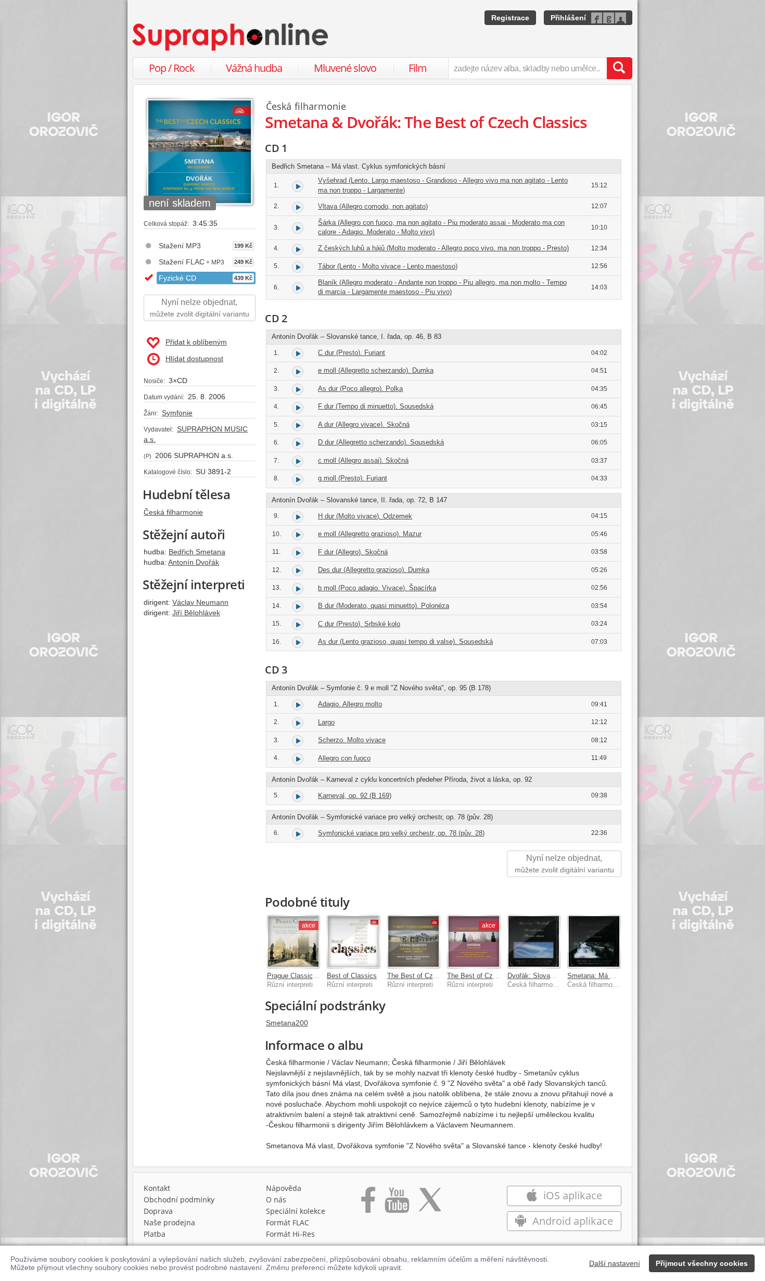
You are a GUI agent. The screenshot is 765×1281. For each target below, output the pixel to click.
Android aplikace (571, 1221)
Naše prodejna (169, 1222)
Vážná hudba (254, 68)
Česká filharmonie (173, 512)
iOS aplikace (571, 1195)
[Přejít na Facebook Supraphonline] (368, 1203)
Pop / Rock (172, 68)
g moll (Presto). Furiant (352, 478)
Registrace (510, 18)
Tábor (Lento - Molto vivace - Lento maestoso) (387, 266)
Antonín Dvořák (193, 562)
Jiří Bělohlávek (196, 612)
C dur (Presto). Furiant (351, 353)
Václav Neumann (200, 602)
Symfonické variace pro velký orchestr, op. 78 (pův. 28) (401, 833)
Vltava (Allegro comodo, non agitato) (373, 206)
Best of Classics (352, 976)
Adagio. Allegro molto (350, 704)
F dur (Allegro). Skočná (353, 552)
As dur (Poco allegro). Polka (360, 388)
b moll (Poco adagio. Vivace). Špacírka (377, 588)
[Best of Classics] (353, 941)
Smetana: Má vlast (595, 976)
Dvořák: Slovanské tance (545, 976)
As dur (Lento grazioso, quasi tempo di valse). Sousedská (405, 641)
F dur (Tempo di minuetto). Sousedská (376, 406)
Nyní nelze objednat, (199, 308)
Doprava (158, 1211)
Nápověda (283, 1188)
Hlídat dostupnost (194, 358)
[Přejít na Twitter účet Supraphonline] (430, 1203)
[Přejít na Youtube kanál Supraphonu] (397, 1203)
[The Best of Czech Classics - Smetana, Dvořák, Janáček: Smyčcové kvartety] (413, 941)
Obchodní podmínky (179, 1199)
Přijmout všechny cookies (702, 1263)
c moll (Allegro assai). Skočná (363, 460)
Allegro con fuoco (344, 758)
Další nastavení (614, 1263)
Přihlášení (568, 18)
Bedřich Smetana (197, 552)
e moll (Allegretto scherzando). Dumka (376, 370)
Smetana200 (287, 1023)
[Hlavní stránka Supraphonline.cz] (231, 37)
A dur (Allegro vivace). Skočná (364, 424)
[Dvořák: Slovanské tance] (534, 941)
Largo (326, 722)
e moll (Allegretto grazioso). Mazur (370, 534)
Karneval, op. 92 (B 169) (354, 796)
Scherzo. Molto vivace (352, 740)
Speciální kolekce (295, 1211)
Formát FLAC (287, 1222)
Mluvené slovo (345, 68)
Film (418, 68)
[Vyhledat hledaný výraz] (619, 68)
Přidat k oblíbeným (196, 342)
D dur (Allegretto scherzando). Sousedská (381, 442)
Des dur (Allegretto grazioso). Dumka (373, 570)
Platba (154, 1234)
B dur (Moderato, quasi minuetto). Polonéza (383, 606)
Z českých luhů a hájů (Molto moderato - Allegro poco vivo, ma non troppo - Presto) (443, 248)
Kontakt (157, 1188)
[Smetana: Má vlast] (593, 941)
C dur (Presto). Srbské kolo (359, 624)
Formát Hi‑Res (290, 1234)
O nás (276, 1199)
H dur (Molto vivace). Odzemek (365, 516)
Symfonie (177, 413)
